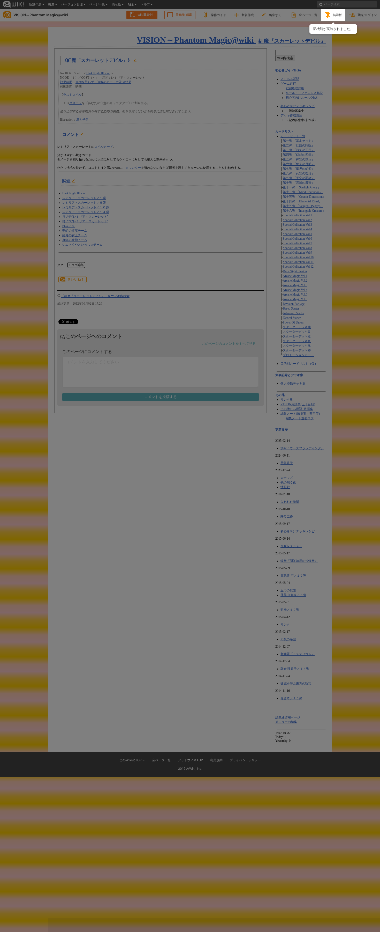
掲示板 (337, 15)
